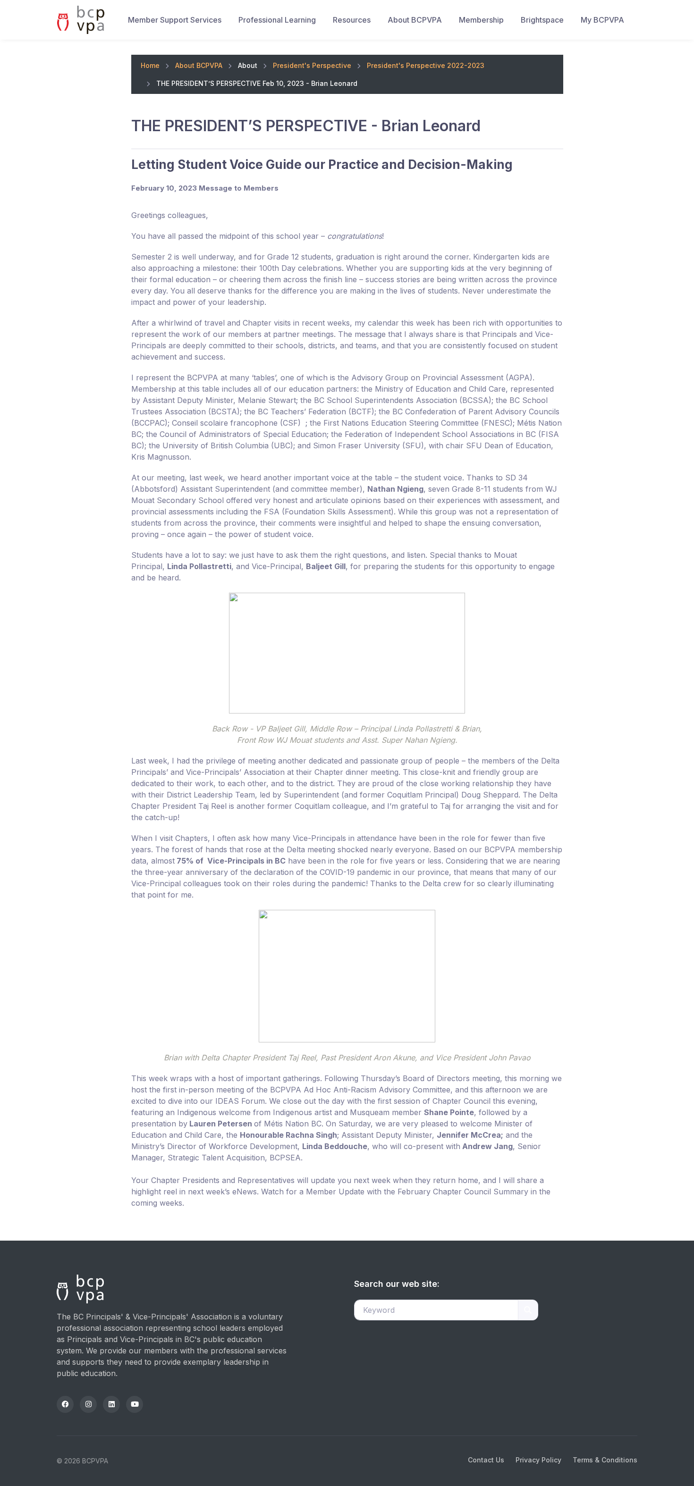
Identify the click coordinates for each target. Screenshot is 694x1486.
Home (150, 65)
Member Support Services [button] (174, 20)
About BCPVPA (198, 65)
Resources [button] (352, 20)
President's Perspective (312, 65)
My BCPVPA (602, 20)
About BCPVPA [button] (415, 20)
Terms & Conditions (605, 1460)
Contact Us (486, 1460)
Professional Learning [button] (277, 20)
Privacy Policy (538, 1460)
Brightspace (542, 20)
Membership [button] (481, 20)
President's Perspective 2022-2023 (425, 65)
